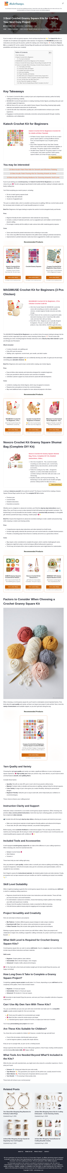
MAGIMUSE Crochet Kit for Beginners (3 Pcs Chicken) (30, 61)
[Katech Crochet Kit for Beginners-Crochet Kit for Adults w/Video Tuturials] (15, 138)
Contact (46, 1151)
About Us (20, 1151)
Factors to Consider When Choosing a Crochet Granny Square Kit (33, 65)
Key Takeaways (20, 55)
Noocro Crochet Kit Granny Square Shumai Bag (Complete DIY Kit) (33, 63)
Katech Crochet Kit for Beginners (24, 57)
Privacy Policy (38, 1151)
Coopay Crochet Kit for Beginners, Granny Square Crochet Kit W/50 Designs (33, 745)
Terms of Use (28, 1151)
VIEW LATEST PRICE (13, 277)
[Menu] (63, 3)
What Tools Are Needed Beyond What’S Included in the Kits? (34, 83)
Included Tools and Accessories (26, 70)
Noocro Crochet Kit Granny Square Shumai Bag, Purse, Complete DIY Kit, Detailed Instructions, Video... (44, 456)
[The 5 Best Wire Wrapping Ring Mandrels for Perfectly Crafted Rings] (17, 1101)
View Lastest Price (56, 157)
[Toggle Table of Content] (49, 52)
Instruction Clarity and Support (26, 68)
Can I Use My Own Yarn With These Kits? (29, 79)
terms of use (58, 1168)
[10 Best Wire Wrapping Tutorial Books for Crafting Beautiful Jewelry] (49, 1128)
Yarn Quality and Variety (24, 66)
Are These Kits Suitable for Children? (28, 81)
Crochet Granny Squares (33, 266)
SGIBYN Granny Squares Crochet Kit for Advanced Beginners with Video (13, 577)
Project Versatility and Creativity (26, 74)
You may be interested (24, 59)
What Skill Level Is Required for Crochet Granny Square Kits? (33, 75)
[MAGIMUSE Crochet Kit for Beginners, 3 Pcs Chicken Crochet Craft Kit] (15, 308)
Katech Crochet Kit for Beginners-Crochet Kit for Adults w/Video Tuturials (44, 132)
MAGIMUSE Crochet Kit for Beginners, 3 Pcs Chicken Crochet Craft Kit (44, 302)
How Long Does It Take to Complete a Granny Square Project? (34, 77)
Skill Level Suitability (24, 72)
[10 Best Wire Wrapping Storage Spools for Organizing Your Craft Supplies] (17, 1128)
